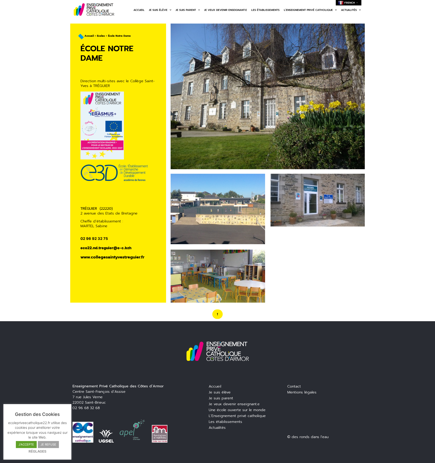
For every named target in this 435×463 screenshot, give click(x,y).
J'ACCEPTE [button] (26, 444)
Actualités (349, 10)
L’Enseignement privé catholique (237, 416)
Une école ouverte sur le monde (237, 410)
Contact (294, 386)
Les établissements (265, 10)
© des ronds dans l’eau (308, 437)
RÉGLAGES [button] (37, 451)
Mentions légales (302, 392)
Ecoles (101, 36)
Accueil (139, 10)
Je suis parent (186, 10)
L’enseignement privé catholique (308, 10)
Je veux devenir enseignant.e (225, 10)
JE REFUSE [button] (48, 444)
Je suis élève (158, 10)
